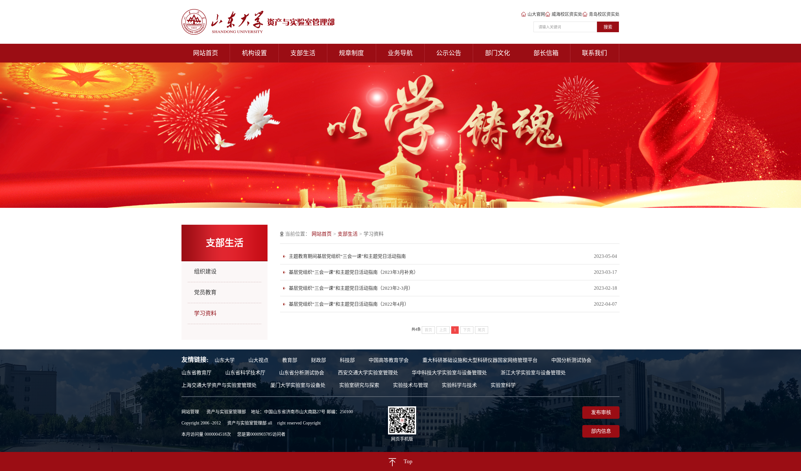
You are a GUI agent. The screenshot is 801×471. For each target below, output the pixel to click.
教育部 (289, 360)
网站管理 (190, 411)
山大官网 (536, 14)
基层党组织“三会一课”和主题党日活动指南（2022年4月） (349, 304)
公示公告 (448, 53)
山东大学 (225, 360)
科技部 (347, 360)
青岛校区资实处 (604, 14)
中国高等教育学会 (389, 360)
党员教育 (205, 292)
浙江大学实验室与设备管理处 (533, 372)
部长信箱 (546, 53)
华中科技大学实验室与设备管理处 (449, 372)
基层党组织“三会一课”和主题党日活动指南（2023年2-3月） (351, 288)
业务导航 (400, 53)
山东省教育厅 (196, 372)
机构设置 (254, 53)
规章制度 (351, 53)
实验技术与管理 (410, 385)
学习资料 (205, 313)
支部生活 (302, 53)
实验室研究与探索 (359, 385)
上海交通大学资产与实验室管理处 (219, 385)
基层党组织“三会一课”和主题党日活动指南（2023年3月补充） (353, 272)
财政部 (318, 360)
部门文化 (497, 53)
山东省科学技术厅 (245, 372)
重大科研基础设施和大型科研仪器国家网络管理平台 (480, 360)
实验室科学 (503, 385)
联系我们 (594, 53)
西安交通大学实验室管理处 (368, 372)
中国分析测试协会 (571, 360)
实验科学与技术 (459, 385)
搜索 (608, 26)
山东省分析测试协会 (301, 372)
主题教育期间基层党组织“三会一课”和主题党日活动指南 (347, 256)
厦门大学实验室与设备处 (297, 385)
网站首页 (205, 53)
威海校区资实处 (567, 14)
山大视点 (258, 360)
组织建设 (205, 271)
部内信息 (601, 431)
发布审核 (601, 412)
